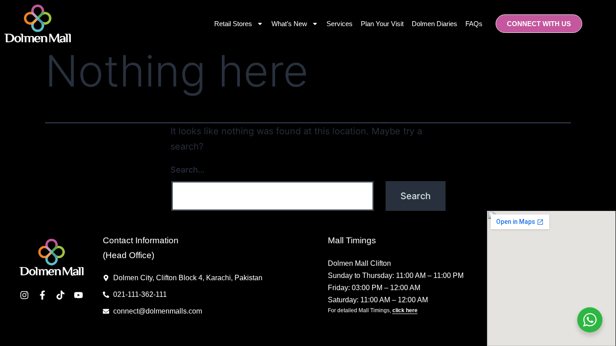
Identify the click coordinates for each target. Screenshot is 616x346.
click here (405, 310)
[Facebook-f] (42, 295)
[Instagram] (24, 295)
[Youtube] (78, 295)
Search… (187, 169)
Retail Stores (233, 23)
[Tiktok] (60, 295)
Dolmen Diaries (434, 23)
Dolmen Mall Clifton (359, 263)
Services (339, 23)
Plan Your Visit (382, 23)
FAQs (474, 23)
